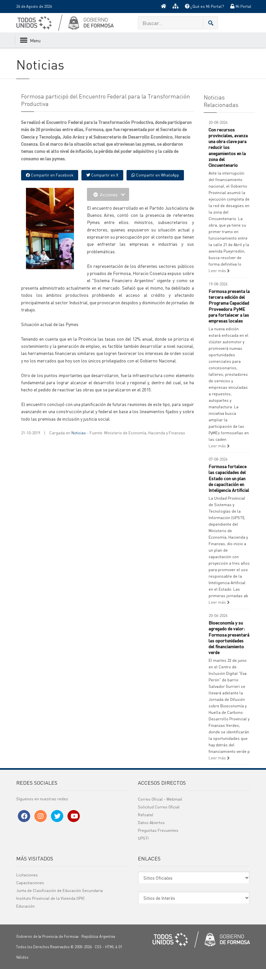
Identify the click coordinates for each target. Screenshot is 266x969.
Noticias (78, 432)
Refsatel (145, 814)
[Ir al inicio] (163, 6)
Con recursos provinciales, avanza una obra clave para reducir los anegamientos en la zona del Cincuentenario (228, 147)
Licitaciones (27, 874)
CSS (98, 947)
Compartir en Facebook (51, 175)
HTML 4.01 (113, 947)
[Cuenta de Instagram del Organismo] (40, 816)
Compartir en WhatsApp (157, 175)
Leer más (218, 270)
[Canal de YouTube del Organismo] (73, 816)
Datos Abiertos (151, 822)
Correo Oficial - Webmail (160, 799)
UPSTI (143, 838)
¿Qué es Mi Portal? (206, 6)
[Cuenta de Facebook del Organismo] (24, 816)
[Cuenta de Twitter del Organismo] (57, 816)
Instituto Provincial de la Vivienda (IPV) (50, 898)
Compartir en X (104, 175)
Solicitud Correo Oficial (159, 807)
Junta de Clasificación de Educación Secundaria (59, 890)
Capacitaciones (30, 882)
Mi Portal (243, 6)
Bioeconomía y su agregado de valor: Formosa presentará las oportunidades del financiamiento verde (229, 637)
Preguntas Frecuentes (158, 830)
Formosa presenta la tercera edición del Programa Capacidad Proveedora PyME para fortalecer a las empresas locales (229, 305)
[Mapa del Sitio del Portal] (175, 6)
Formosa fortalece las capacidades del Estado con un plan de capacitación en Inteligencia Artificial (229, 478)
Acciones (109, 194)
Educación (25, 906)
